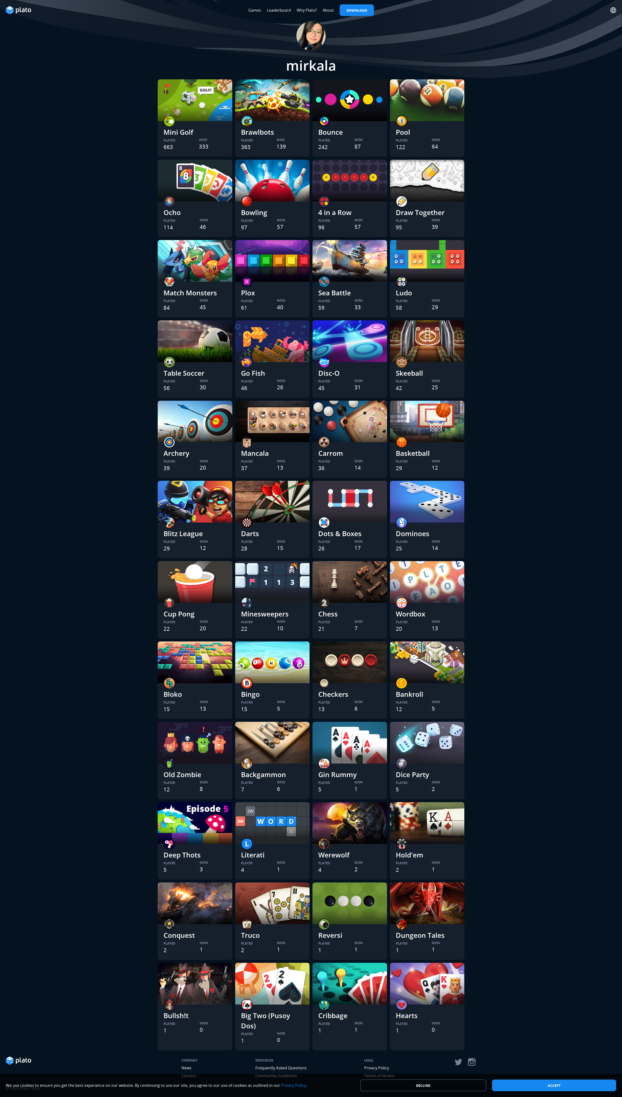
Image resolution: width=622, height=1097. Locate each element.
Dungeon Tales (420, 935)
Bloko (173, 694)
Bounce (330, 132)
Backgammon (263, 774)
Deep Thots (182, 854)
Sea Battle (334, 292)
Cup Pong (179, 613)
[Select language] (613, 10)
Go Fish (253, 373)
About (328, 10)
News (186, 1068)
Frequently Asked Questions (281, 1068)
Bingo (250, 694)
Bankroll (409, 694)
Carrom (330, 453)
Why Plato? (307, 10)
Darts (250, 533)
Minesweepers (265, 613)
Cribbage (332, 1015)
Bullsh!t (176, 1015)
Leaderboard (279, 10)
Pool (403, 132)
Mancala (255, 453)
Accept (554, 1085)
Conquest (179, 935)
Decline (423, 1085)
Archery (176, 453)
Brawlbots (257, 132)
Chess (328, 613)
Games (254, 10)
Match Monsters (190, 292)
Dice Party (412, 774)
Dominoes (412, 533)
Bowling (254, 212)
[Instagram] (472, 1062)
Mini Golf (178, 132)
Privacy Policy (376, 1068)
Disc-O (329, 373)
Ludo (404, 292)
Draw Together (420, 212)
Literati (253, 854)
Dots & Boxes (340, 533)
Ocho (172, 212)
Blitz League (183, 533)
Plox (248, 292)
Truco (250, 935)
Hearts (407, 1015)
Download (356, 10)
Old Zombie (182, 774)
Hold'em (409, 854)
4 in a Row (335, 212)
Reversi (330, 935)
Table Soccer (184, 373)
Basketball (413, 453)
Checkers (333, 694)
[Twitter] (458, 1062)
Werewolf (333, 854)
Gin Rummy (337, 774)
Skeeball (409, 373)
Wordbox (410, 613)
